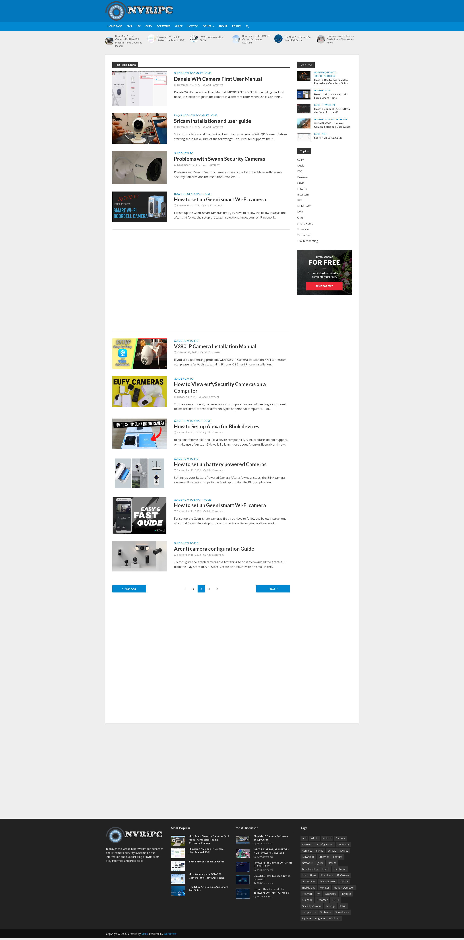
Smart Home (202, 73)
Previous (130, 588)
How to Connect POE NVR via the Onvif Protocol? (332, 110)
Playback (346, 893)
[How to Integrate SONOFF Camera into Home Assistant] (236, 39)
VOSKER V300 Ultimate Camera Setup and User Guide (332, 125)
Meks (144, 933)
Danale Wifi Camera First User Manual (218, 79)
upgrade (320, 918)
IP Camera (343, 875)
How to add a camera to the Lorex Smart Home (331, 96)
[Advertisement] (293, 10)
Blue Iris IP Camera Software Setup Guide (271, 838)
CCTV (148, 26)
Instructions (309, 875)
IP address (326, 875)
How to (332, 863)
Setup (342, 906)
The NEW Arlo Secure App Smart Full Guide (298, 39)
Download (308, 856)
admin (314, 838)
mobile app (308, 887)
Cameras (307, 844)
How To (192, 26)
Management (328, 881)
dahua (319, 850)
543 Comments (265, 843)
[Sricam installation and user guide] (139, 128)
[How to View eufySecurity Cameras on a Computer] (139, 391)
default (332, 850)
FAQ (176, 115)
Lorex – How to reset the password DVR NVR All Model (271, 890)
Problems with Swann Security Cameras (219, 159)
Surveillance (342, 912)
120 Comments (265, 856)
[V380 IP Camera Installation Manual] (139, 353)
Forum (236, 26)
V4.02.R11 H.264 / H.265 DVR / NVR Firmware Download (271, 851)
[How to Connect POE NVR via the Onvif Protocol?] (303, 108)
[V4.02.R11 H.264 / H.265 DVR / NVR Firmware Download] (243, 853)
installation (340, 869)
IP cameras (309, 881)
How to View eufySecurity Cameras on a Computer (220, 387)
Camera (340, 838)
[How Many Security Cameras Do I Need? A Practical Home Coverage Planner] (109, 41)
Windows (334, 918)
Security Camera (312, 906)
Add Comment (214, 85)
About (223, 26)
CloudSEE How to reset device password (272, 877)
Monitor (324, 887)
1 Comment (213, 165)
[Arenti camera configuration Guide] (139, 556)
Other (207, 26)
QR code (307, 900)
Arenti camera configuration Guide (214, 549)
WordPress (170, 933)
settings (330, 906)
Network (307, 893)
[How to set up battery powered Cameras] (139, 473)
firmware (307, 863)
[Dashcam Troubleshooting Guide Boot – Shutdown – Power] (321, 39)
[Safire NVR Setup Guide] (303, 136)
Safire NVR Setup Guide (328, 137)
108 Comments (265, 883)
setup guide (309, 912)
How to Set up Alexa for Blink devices (216, 426)
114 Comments (265, 870)
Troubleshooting (325, 76)
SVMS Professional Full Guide (212, 39)
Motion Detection (344, 887)
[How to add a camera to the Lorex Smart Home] (303, 94)
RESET (335, 900)
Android (327, 838)
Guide (179, 26)
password (330, 893)
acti (304, 838)
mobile (344, 881)
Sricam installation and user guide (212, 121)
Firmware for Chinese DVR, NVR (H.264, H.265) (273, 864)
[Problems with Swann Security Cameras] (139, 167)
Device (344, 850)
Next (272, 588)
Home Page (114, 26)
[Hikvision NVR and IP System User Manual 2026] (151, 38)
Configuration (325, 844)
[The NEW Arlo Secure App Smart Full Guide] (278, 38)
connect (307, 850)
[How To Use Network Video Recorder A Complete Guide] (303, 76)
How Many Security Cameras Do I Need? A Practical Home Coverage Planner (128, 41)
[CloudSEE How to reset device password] (243, 879)
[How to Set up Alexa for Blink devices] (139, 434)
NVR (129, 26)
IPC (139, 26)
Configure (343, 844)
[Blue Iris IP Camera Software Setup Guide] (243, 839)
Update (306, 918)
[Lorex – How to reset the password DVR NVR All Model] (243, 893)
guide (320, 863)
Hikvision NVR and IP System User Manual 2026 (171, 39)
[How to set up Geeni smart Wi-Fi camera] (139, 207)
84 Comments (264, 896)
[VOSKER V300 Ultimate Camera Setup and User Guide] (303, 123)
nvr (318, 893)
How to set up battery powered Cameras (220, 464)
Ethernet (324, 856)
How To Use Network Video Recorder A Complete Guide (331, 81)
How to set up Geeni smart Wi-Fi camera (220, 199)
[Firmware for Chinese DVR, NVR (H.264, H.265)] (243, 867)
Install (325, 869)
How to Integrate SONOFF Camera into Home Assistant (256, 39)
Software (163, 26)
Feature (337, 856)
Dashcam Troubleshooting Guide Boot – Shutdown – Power (341, 39)
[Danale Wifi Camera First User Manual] (139, 88)
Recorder (322, 900)
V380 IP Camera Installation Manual (215, 346)
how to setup (310, 869)
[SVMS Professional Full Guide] (194, 38)
